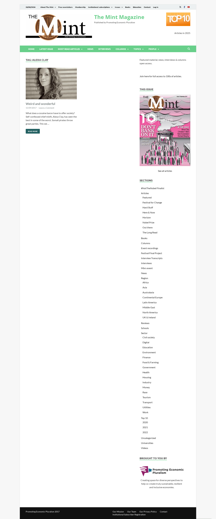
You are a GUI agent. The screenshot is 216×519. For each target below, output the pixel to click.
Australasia (148, 292)
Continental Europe (153, 297)
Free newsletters (65, 7)
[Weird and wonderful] (51, 84)
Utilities (147, 407)
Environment (149, 352)
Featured (147, 197)
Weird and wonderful (40, 104)
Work (145, 412)
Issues (117, 7)
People (152, 49)
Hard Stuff (148, 207)
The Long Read (150, 232)
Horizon (147, 217)
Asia (145, 287)
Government (149, 367)
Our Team (131, 511)
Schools (145, 328)
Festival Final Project (151, 253)
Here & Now (149, 212)
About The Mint (46, 7)
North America (150, 312)
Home (31, 49)
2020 (145, 422)
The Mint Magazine (119, 17)
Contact (147, 7)
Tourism (147, 397)
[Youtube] (188, 7)
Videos (144, 448)
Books (127, 7)
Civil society (149, 337)
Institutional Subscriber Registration (129, 514)
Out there (148, 227)
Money (146, 387)
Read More (32, 130)
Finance (146, 357)
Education (137, 7)
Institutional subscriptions (99, 7)
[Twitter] (180, 7)
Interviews (104, 49)
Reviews (145, 323)
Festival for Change (152, 202)
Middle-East (149, 307)
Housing (147, 377)
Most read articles (69, 49)
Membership (80, 7)
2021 (145, 427)
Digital (146, 342)
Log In (155, 7)
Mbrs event (147, 268)
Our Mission (118, 511)
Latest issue (46, 49)
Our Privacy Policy (148, 511)
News (90, 49)
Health (146, 372)
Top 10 (144, 418)
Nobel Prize (148, 222)
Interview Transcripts (152, 258)
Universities (147, 443)
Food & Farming (151, 362)
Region (144, 278)
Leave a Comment (46, 108)
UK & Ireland (149, 317)
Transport (148, 402)
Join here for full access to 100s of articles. (161, 76)
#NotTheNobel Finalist (152, 188)
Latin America (149, 302)
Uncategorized (148, 438)
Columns (121, 49)
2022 (145, 432)
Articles (145, 193)
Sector (144, 333)
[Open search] (189, 49)
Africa (146, 282)
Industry (147, 382)
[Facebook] (184, 7)
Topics (137, 49)
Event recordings (149, 248)
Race (145, 392)
